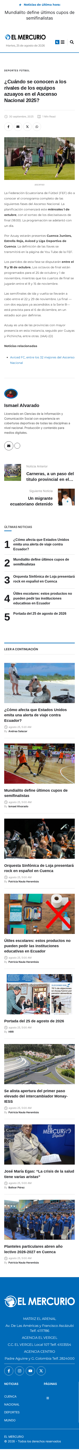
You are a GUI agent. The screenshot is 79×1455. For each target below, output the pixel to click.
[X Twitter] (27, 126)
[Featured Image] (39, 683)
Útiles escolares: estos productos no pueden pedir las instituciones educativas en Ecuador (42, 598)
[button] (57, 42)
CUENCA (10, 1396)
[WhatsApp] (37, 126)
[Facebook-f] (8, 1370)
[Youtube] (30, 1370)
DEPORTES (12, 1412)
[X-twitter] (41, 1370)
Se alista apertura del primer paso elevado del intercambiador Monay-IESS (36, 1096)
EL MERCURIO (14, 1436)
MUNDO (10, 1420)
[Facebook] (8, 126)
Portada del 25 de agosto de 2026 (39, 613)
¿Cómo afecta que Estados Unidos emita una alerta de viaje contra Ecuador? (41, 544)
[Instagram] (19, 1370)
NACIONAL (12, 1404)
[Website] (17, 446)
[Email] (18, 126)
